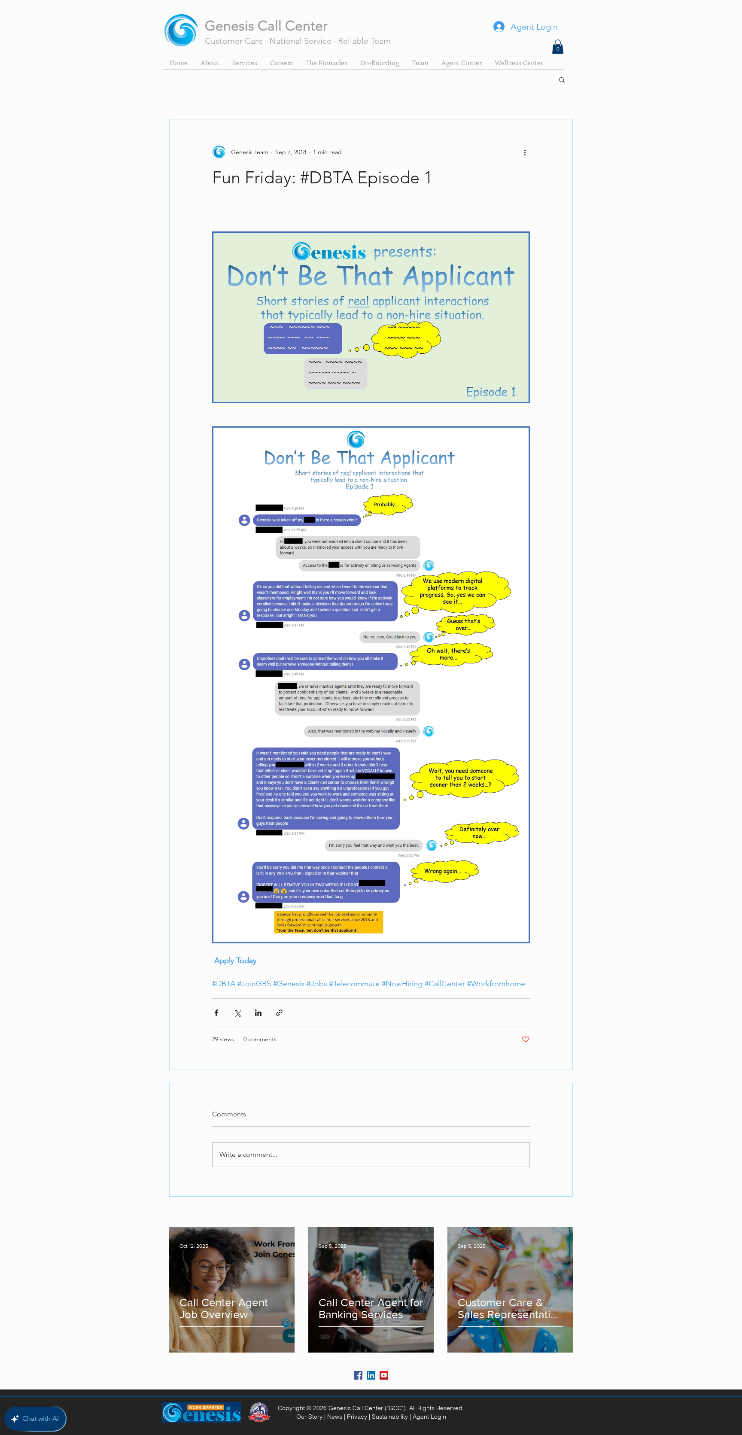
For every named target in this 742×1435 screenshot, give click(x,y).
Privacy (357, 1416)
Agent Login (429, 1416)
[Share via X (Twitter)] (237, 1013)
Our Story (309, 1416)
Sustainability (390, 1416)
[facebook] (358, 1375)
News (334, 1416)
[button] (558, 47)
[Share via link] (279, 1013)
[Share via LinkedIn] (258, 1013)
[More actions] (525, 152)
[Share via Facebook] (216, 1013)
